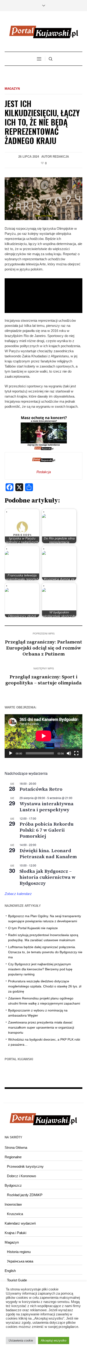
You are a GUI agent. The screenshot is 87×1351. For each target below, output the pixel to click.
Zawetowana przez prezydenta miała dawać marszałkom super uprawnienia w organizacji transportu (41, 1027)
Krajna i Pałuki (15, 1233)
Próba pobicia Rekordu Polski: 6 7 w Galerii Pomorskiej (46, 830)
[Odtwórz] (10, 753)
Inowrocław (13, 1204)
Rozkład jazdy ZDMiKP (24, 1195)
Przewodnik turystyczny (25, 1166)
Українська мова (20, 1261)
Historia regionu (19, 1252)
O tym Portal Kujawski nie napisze (33, 928)
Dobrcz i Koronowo (21, 1176)
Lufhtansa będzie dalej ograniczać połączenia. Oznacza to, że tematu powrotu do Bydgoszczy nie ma (45, 952)
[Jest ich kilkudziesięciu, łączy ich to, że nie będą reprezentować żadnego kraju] (43, 198)
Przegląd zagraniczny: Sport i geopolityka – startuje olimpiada (43, 680)
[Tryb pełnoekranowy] (76, 753)
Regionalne (13, 1157)
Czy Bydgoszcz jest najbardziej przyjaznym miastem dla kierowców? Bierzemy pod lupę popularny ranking (40, 969)
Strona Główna (16, 1147)
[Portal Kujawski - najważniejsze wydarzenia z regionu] (43, 32)
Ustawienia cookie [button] (21, 1340)
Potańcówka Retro (40, 789)
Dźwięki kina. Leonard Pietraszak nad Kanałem (48, 854)
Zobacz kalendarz (18, 894)
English (10, 1271)
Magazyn (12, 88)
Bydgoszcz (13, 1185)
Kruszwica (15, 1214)
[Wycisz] (69, 753)
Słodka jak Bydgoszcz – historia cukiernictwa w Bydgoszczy (47, 877)
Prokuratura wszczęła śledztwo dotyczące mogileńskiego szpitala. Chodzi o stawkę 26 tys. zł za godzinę (44, 986)
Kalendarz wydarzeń (20, 1223)
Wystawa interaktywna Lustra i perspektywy (46, 807)
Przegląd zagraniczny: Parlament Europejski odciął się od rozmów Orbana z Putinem (43, 648)
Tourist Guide (17, 1280)
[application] (43, 736)
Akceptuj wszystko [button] (53, 1340)
